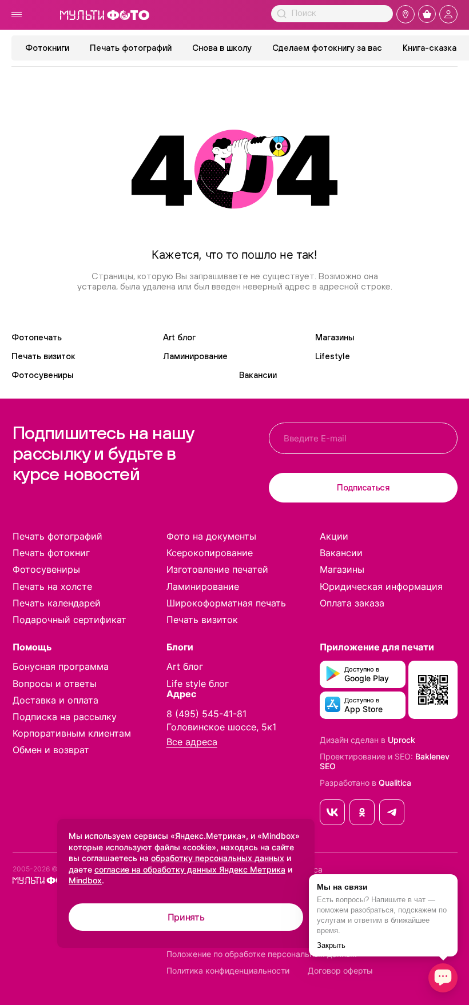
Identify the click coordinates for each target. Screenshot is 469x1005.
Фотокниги (47, 48)
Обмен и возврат (51, 749)
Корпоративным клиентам (72, 733)
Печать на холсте (52, 586)
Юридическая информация (381, 586)
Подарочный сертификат (69, 619)
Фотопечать (36, 337)
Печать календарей (57, 603)
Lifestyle (332, 356)
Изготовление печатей (217, 569)
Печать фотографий (131, 48)
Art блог (179, 337)
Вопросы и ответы (55, 683)
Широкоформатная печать (226, 603)
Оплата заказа (352, 603)
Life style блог (197, 683)
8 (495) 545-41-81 (206, 713)
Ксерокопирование (209, 552)
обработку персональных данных (217, 858)
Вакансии (258, 375)
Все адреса (191, 742)
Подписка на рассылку (65, 716)
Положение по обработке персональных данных (261, 954)
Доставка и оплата (55, 700)
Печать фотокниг (51, 552)
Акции (334, 536)
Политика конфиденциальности (227, 970)
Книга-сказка (429, 48)
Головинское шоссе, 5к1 (221, 727)
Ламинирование (195, 356)
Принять (186, 917)
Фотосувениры (42, 375)
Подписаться (363, 487)
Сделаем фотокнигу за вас (327, 48)
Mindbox (85, 880)
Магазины (334, 337)
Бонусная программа (61, 666)
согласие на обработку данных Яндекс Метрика (189, 869)
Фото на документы (211, 536)
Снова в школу (222, 48)
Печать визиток (43, 356)
